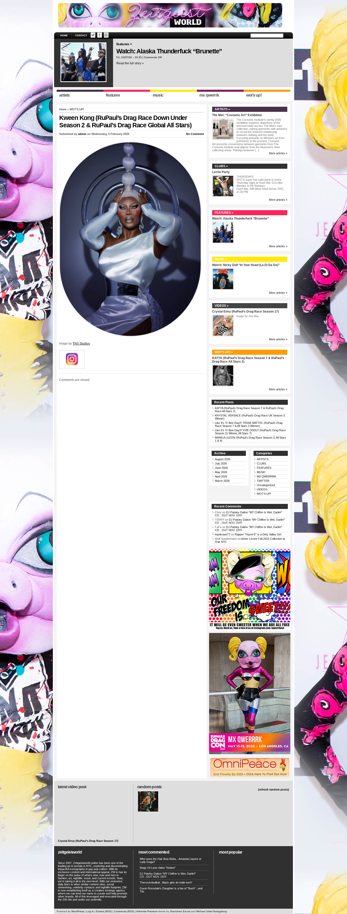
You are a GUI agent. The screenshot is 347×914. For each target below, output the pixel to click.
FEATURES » (124, 44)
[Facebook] (99, 35)
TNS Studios (81, 343)
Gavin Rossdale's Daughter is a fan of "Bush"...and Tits (171, 890)
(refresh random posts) (273, 789)
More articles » (278, 153)
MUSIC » (221, 259)
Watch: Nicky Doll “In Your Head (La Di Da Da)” (246, 265)
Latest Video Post (72, 787)
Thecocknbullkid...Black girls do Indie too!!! (166, 882)
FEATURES (264, 467)
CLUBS (261, 463)
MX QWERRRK (266, 476)
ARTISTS (263, 459)
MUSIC (261, 472)
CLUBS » (221, 166)
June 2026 (221, 467)
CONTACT (81, 35)
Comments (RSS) (124, 911)
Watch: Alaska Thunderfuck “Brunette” (169, 51)
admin (82, 133)
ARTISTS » (222, 109)
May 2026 (221, 472)
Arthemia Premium (146, 911)
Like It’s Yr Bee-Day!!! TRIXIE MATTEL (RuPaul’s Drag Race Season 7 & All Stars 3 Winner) (248, 424)
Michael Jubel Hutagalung (211, 911)
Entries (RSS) (104, 911)
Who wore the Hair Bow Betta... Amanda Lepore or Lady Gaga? (170, 860)
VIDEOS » (222, 305)
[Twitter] (93, 35)
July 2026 (221, 463)
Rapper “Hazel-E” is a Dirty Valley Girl (258, 534)
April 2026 (221, 476)
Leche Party (221, 172)
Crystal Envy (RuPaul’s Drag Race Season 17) (245, 311)
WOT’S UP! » (224, 352)
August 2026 (222, 459)
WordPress (77, 911)
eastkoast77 (222, 534)
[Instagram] (106, 35)
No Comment (195, 133)
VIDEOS (262, 489)
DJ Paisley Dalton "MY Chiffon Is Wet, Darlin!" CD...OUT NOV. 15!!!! (168, 875)
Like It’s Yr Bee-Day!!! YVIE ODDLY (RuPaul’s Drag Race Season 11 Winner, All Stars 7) (250, 432)
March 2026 (222, 480)
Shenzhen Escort (180, 911)
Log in (90, 911)
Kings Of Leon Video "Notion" (158, 867)
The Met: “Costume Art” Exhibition (237, 115)
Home (64, 35)
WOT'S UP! (77, 109)
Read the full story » (130, 63)
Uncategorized (266, 485)
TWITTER (263, 480)
